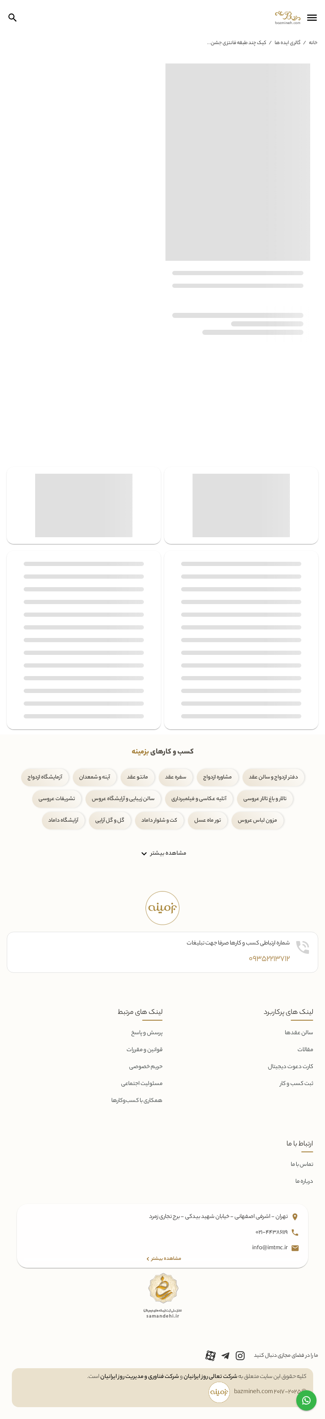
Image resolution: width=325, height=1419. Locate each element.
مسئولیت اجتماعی (141, 1084)
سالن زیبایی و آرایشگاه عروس (123, 799)
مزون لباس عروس (257, 820)
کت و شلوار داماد (159, 820)
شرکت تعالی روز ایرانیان (210, 1377)
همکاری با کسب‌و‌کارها (136, 1101)
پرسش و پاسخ (146, 1033)
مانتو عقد (137, 777)
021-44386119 (272, 1232)
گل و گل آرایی (109, 820)
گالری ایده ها (287, 43)
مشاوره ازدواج (217, 777)
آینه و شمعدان (94, 777)
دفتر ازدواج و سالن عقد (273, 777)
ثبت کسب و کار (296, 1084)
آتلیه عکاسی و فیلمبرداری (198, 799)
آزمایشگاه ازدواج (45, 777)
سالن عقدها (299, 1033)
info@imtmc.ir (270, 1248)
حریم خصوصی (145, 1067)
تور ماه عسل (207, 820)
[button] (312, 17)
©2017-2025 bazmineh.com (270, 1392)
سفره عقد (175, 777)
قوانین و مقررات (144, 1050)
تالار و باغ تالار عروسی (264, 799)
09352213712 (269, 959)
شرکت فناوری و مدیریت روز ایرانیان (139, 1377)
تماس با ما (302, 1165)
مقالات (305, 1050)
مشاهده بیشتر (167, 854)
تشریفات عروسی (57, 799)
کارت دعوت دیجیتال (290, 1067)
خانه (313, 43)
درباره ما (304, 1182)
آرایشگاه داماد (63, 820)
